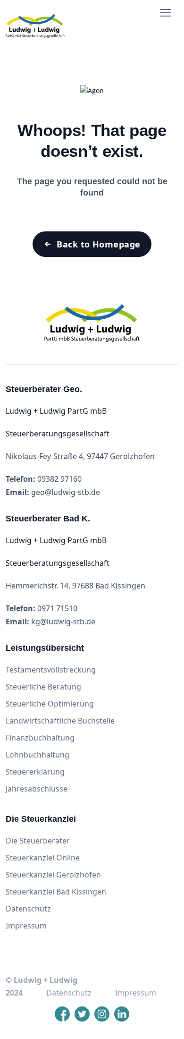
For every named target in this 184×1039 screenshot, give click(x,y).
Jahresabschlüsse (36, 789)
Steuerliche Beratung (43, 686)
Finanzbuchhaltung (40, 737)
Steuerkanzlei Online (43, 857)
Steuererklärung (35, 771)
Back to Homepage (98, 244)
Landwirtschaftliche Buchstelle (60, 720)
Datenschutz (28, 908)
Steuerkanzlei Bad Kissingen (56, 891)
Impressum (26, 925)
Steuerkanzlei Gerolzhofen (53, 874)
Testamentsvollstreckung (51, 669)
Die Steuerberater (38, 840)
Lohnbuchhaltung (37, 754)
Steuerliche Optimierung (50, 703)
